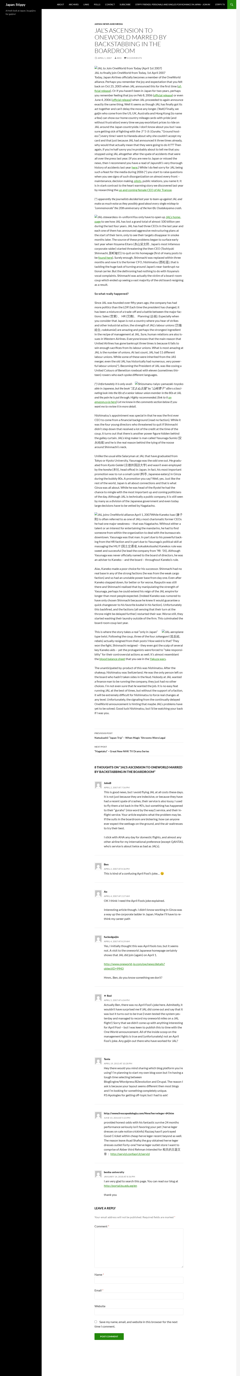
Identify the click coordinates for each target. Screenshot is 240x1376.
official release (163, 95)
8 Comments (134, 58)
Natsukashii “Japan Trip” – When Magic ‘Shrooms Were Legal (129, 735)
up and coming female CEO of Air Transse (145, 190)
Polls (97, 4)
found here (105, 257)
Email (98, 1290)
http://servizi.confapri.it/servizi (130, 1154)
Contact (110, 4)
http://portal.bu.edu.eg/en (120, 1185)
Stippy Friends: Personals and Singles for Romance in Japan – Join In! (172, 4)
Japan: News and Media (108, 24)
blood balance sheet (112, 659)
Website (99, 1306)
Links (86, 4)
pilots (137, 181)
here (134, 167)
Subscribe (125, 4)
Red (119, 58)
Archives (74, 4)
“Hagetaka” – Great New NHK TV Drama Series (121, 749)
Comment (101, 1226)
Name (99, 1274)
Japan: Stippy (16, 4)
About (60, 4)
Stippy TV (220, 4)
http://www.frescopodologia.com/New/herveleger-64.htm (139, 1113)
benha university (114, 1172)
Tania (107, 1059)
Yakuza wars (158, 659)
